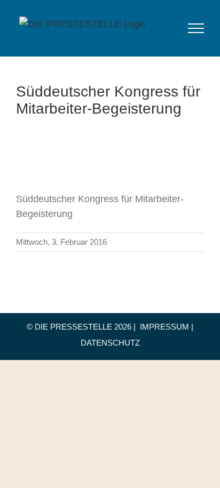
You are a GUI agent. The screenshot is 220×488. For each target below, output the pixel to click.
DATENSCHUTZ (110, 342)
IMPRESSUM (164, 326)
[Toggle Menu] (196, 28)
